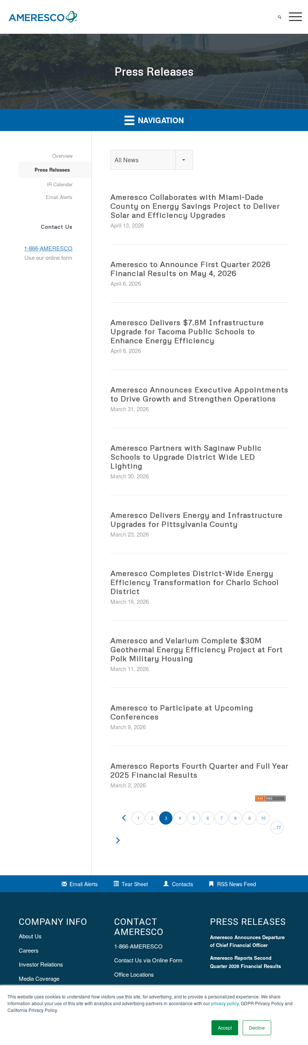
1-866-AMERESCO (138, 946)
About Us (30, 936)
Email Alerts (59, 197)
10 (263, 818)
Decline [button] (257, 1027)
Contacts (182, 884)
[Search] (275, 17)
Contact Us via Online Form (148, 960)
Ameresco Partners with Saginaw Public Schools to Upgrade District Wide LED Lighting (186, 456)
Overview (62, 155)
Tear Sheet (135, 884)
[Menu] (291, 17)
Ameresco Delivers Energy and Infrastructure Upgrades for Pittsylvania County (196, 519)
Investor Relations (41, 964)
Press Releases (52, 169)
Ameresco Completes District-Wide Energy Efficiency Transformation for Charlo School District (194, 582)
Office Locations (134, 974)
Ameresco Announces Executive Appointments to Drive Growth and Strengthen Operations (199, 394)
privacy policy (225, 1003)
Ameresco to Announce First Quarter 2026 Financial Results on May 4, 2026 (190, 268)
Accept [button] (225, 1027)
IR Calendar (59, 184)
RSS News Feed (236, 884)
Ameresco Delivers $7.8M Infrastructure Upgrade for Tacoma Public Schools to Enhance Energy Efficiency (187, 331)
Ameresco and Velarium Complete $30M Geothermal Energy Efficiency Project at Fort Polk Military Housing (196, 649)
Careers (29, 950)
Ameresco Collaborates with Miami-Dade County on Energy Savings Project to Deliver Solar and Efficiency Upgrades (195, 205)
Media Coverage (39, 978)
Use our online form (48, 257)
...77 (277, 827)
